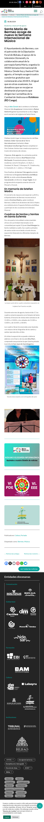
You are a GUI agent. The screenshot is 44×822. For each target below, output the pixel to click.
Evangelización (23, 782)
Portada (24, 535)
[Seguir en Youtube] (30, 2)
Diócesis (9, 779)
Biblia (8, 772)
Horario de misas (12, 768)
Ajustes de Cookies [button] (9, 811)
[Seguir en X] (23, 2)
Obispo (19, 779)
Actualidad (9, 782)
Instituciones (22, 786)
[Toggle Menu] (35, 11)
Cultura (17, 535)
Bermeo (21, 541)
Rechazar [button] (15, 817)
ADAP (27, 768)
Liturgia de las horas (25, 760)
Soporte (8, 796)
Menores (9, 792)
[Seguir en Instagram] (26, 2)
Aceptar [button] (7, 817)
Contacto (37, 6)
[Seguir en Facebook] (20, 2)
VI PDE (9, 760)
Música (27, 541)
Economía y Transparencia (14, 789)
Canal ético (20, 796)
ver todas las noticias (29, 569)
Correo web (21, 792)
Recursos (9, 786)
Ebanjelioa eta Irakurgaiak (15, 764)
